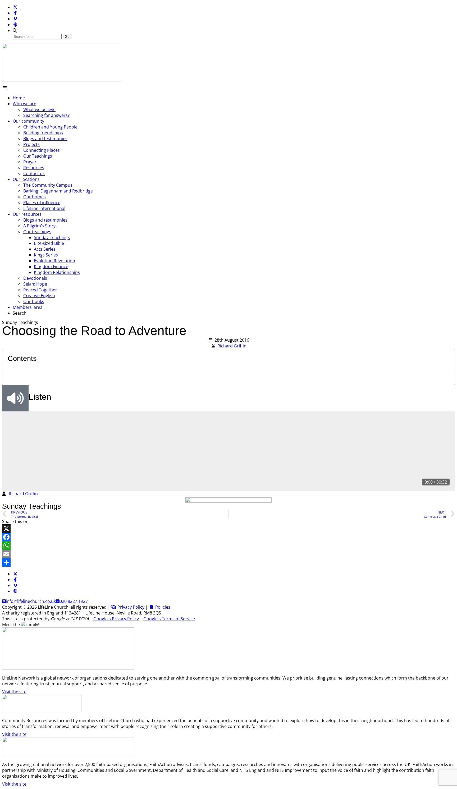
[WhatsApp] (228, 545)
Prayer (29, 162)
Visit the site (14, 692)
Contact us (34, 173)
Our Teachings (37, 156)
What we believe (39, 109)
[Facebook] (15, 13)
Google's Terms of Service (169, 619)
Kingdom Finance (51, 266)
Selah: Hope (35, 284)
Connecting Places (41, 150)
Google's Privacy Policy (116, 619)
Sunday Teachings (52, 237)
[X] (228, 528)
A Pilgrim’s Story (39, 226)
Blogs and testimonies (45, 138)
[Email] (228, 554)
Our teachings (37, 232)
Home (19, 98)
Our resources (27, 214)
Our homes (34, 197)
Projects (31, 144)
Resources (33, 168)
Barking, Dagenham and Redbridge (58, 191)
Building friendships (43, 133)
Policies (162, 607)
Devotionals (35, 278)
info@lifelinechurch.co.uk (31, 601)
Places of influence (41, 202)
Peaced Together (40, 290)
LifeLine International (44, 208)
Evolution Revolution (54, 261)
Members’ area (28, 307)
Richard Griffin (231, 346)
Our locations (26, 179)
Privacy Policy (130, 607)
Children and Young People (50, 127)
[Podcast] (15, 24)
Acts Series (45, 249)
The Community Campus (47, 185)
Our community (28, 121)
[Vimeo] (15, 19)
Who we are (24, 104)
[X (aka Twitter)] (15, 7)
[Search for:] (38, 36)
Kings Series (46, 255)
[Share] (228, 562)
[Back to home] (61, 80)
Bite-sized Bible (49, 243)
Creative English (39, 296)
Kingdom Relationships (57, 272)
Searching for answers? (46, 115)
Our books (33, 301)
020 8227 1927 (74, 601)
